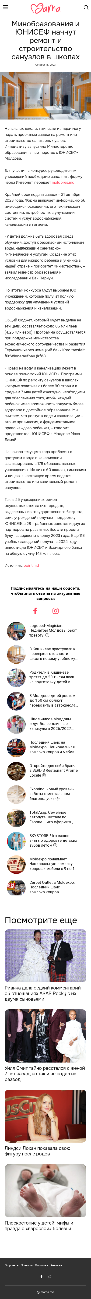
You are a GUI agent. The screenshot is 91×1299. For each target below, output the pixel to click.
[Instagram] (56, 611)
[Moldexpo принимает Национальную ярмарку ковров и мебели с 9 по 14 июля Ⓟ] (16, 864)
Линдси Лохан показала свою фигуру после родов (37, 1151)
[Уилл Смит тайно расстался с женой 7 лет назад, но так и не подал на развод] (45, 1036)
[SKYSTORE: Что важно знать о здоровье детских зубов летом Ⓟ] (16, 841)
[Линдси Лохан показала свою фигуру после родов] (45, 1116)
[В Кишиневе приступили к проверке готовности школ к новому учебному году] (16, 654)
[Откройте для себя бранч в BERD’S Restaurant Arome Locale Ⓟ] (16, 771)
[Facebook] (35, 611)
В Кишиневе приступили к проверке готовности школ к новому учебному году (52, 654)
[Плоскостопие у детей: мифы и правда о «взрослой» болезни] (45, 1190)
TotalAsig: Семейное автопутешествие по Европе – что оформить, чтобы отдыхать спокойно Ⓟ (53, 817)
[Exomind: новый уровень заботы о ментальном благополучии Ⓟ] (16, 794)
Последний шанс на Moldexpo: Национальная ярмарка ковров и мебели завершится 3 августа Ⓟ (52, 747)
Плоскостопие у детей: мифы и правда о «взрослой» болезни (39, 1226)
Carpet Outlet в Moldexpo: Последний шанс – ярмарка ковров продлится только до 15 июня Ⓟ (52, 887)
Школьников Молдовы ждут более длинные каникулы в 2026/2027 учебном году (50, 724)
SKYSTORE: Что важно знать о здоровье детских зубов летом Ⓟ (53, 840)
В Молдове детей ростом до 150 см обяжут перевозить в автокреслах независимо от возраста (53, 700)
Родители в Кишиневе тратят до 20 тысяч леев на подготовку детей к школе (51, 677)
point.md (31, 565)
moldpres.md (63, 182)
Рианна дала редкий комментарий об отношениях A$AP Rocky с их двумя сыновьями (43, 993)
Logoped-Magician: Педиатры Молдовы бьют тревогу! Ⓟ (53, 630)
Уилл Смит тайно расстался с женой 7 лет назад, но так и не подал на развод (45, 1073)
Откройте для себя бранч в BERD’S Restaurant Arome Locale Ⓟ (53, 770)
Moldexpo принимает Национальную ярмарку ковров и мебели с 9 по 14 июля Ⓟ (53, 864)
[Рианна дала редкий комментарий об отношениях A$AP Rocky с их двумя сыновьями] (45, 955)
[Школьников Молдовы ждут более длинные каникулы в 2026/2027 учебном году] (16, 724)
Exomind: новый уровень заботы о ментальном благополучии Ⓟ (51, 794)
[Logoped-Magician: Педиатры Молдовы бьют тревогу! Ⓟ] (16, 631)
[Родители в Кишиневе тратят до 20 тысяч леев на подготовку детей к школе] (16, 678)
